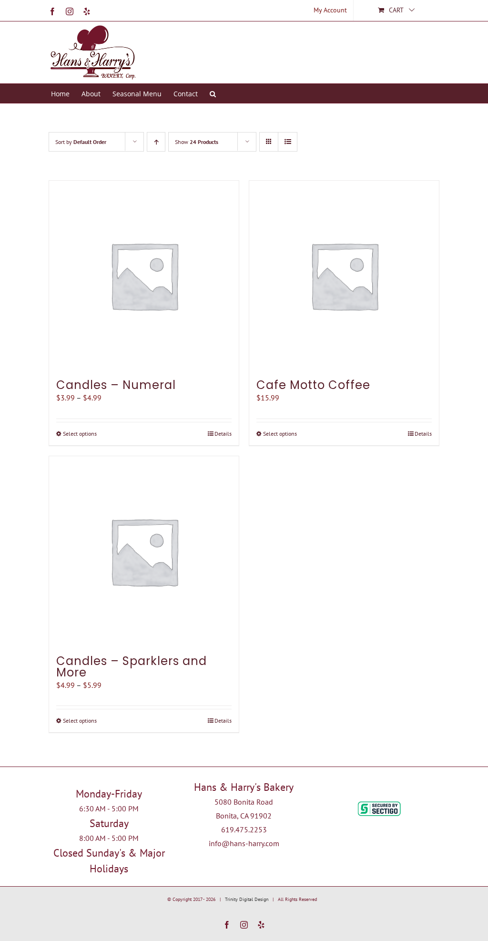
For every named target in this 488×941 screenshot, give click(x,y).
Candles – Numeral (116, 385)
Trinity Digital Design (246, 899)
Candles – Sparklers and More (131, 666)
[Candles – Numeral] (144, 275)
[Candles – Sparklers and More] (144, 551)
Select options (80, 433)
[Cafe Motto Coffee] (344, 275)
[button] (213, 93)
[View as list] (287, 142)
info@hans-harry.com (244, 843)
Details (223, 433)
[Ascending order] (156, 142)
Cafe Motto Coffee (313, 385)
